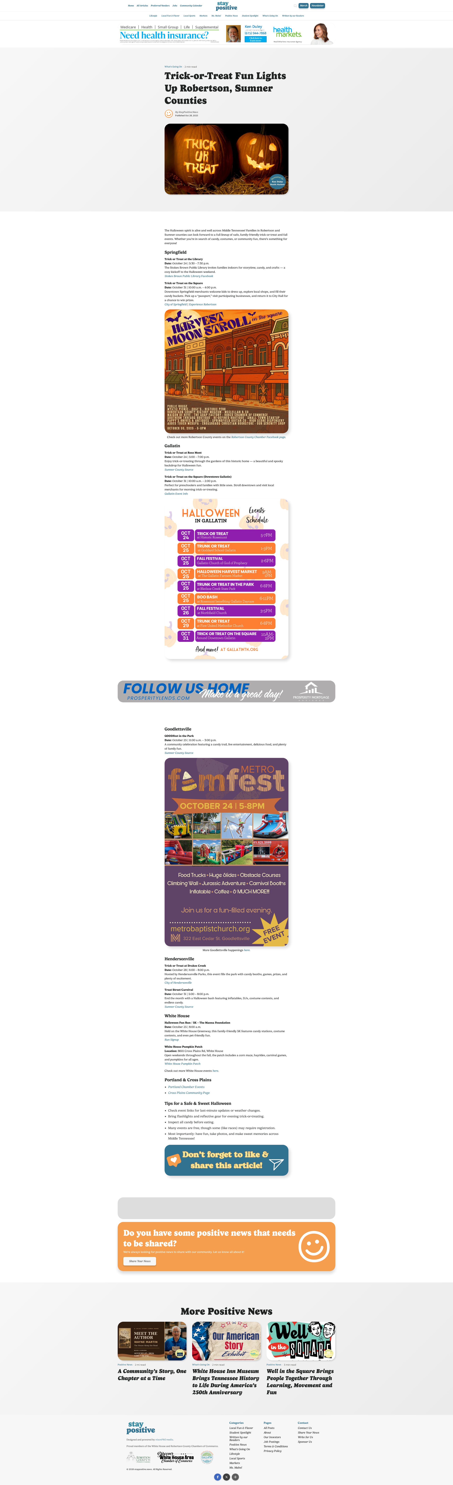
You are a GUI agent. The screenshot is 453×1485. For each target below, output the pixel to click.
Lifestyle (153, 16)
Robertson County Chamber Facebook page (258, 437)
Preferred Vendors (160, 5)
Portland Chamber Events (186, 1087)
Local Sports (189, 16)
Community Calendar (191, 5)
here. (247, 950)
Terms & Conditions (276, 1446)
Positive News (231, 16)
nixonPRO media (164, 1439)
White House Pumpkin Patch (182, 1063)
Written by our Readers (293, 16)
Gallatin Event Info (176, 493)
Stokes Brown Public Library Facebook (189, 276)
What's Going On (270, 16)
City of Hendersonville (178, 982)
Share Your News (139, 1261)
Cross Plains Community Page (189, 1093)
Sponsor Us (305, 1441)
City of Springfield (176, 304)
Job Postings (271, 1441)
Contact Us (305, 1428)
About (267, 1432)
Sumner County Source (179, 469)
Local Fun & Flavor (170, 16)
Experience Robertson (202, 304)
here (215, 1070)
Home (131, 5)
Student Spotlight (250, 16)
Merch (303, 5)
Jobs (174, 5)
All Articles (142, 5)
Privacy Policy (272, 1451)
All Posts (269, 1428)
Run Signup (172, 1039)
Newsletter (317, 5)
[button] (217, 1477)
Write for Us (305, 1437)
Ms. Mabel (216, 16)
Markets (203, 16)
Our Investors (272, 1437)
